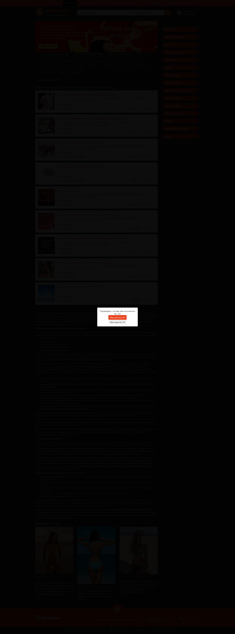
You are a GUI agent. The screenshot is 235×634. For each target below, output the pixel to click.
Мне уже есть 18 (117, 317)
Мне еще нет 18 (117, 322)
